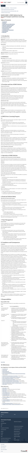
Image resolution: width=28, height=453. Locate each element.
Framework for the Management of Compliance (10, 375)
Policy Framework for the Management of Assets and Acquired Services (13, 373)
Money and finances (17, 431)
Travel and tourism (3, 429)
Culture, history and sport (4, 441)
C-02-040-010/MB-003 (6, 399)
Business (2, 431)
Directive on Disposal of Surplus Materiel (8, 379)
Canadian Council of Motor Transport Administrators (11, 404)
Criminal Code (4, 370)
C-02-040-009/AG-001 (6, 395)
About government (3, 423)
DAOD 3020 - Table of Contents (5, 12)
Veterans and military (17, 436)
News (15, 414)
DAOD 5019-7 (4, 390)
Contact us (2, 414)
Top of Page (3, 362)
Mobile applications (3, 446)
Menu (3, 5)
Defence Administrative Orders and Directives (7, 9)
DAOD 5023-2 (4, 391)
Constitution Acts (5, 368)
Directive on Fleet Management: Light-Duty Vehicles (10, 381)
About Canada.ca (3, 447)
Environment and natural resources (6, 438)
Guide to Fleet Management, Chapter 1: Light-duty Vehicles (11, 382)
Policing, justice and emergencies (18, 426)
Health (2, 434)
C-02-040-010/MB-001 (6, 397)
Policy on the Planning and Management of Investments (11, 377)
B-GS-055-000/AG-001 (6, 393)
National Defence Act (5, 371)
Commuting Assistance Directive (7, 403)
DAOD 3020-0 (4, 384)
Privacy (2, 451)
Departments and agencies (17, 421)
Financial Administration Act (6, 372)
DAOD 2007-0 (4, 388)
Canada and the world (17, 429)
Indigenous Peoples (16, 434)
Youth (15, 438)
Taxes (1, 436)
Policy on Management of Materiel (7, 378)
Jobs (1, 416)
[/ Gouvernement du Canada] (6, 2)
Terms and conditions (4, 449)
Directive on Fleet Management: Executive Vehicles (10, 380)
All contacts (2, 421)
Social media (2, 444)
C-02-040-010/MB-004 (6, 400)
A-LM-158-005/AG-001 (6, 392)
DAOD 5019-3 (4, 389)
